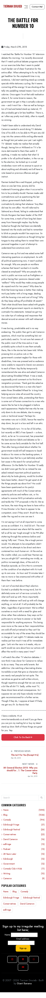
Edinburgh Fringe (24, 824)
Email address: (23, 938)
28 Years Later (24, 854)
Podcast (24, 849)
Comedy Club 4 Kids (24, 868)
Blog (24, 814)
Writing (24, 873)
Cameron (24, 878)
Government (24, 863)
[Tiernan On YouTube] (23, 967)
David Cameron (24, 839)
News (24, 810)
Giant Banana (24, 983)
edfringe (24, 844)
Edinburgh (24, 858)
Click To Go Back (22, 737)
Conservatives (24, 834)
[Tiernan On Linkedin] (12, 959)
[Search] (41, 797)
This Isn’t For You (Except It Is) (24, 755)
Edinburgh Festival (24, 829)
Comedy (24, 819)
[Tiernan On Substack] (23, 959)
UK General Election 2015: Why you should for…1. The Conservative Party (20, 770)
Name (7, 934)
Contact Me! (37, 6)
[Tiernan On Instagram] (34, 959)
